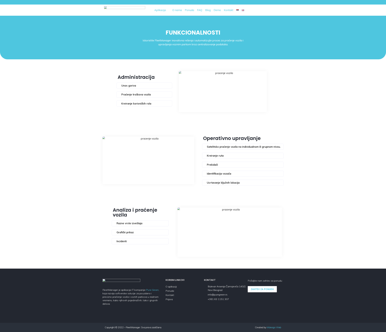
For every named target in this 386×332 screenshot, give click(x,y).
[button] (279, 10)
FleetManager (163, 40)
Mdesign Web (274, 327)
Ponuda (170, 290)
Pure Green (152, 289)
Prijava (169, 299)
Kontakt (170, 295)
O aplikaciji (171, 286)
